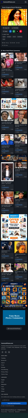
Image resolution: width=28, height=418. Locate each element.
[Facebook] (2, 352)
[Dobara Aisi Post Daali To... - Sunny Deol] (20, 139)
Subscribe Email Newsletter (14, 403)
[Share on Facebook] (10, 31)
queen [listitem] (4, 36)
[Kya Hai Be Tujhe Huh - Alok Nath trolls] (20, 117)
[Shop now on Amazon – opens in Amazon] (14, 227)
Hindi (2, 382)
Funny (2, 365)
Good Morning (4, 369)
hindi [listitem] (4, 39)
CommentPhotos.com (7, 343)
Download (15, 27)
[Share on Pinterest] (20, 31)
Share (6, 31)
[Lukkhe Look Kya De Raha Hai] (20, 247)
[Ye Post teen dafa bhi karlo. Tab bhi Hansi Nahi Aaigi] (7, 115)
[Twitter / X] (5, 352)
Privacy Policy (4, 371)
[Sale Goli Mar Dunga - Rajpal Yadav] (20, 267)
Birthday (3, 367)
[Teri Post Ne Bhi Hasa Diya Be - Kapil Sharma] (20, 57)
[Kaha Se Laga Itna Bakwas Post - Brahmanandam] (7, 197)
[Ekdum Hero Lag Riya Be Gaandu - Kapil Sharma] (7, 171)
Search (3, 362)
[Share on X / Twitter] (17, 31)
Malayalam (3, 384)
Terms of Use (4, 374)
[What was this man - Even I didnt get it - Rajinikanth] (7, 267)
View (4, 72)
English (3, 379)
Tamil (2, 386)
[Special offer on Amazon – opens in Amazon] (14, 103)
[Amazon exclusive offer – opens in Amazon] (14, 295)
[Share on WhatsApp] (13, 31)
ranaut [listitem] (14, 36)
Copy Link (7, 27)
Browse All (3, 360)
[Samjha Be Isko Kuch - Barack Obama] (7, 245)
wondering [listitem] (20, 36)
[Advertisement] (14, 415)
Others (2, 391)
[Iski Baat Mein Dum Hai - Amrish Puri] (20, 165)
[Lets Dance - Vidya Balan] (7, 83)
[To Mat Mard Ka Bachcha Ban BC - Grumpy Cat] (20, 83)
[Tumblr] (9, 352)
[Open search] (25, 2)
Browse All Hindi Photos (14, 328)
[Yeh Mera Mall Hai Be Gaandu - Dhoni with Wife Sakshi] (7, 60)
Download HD (6, 74)
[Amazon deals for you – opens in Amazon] (14, 158)
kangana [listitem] (9, 36)
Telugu (2, 389)
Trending (3, 358)
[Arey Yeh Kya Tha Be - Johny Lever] (20, 194)
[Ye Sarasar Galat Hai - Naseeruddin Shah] (7, 139)
